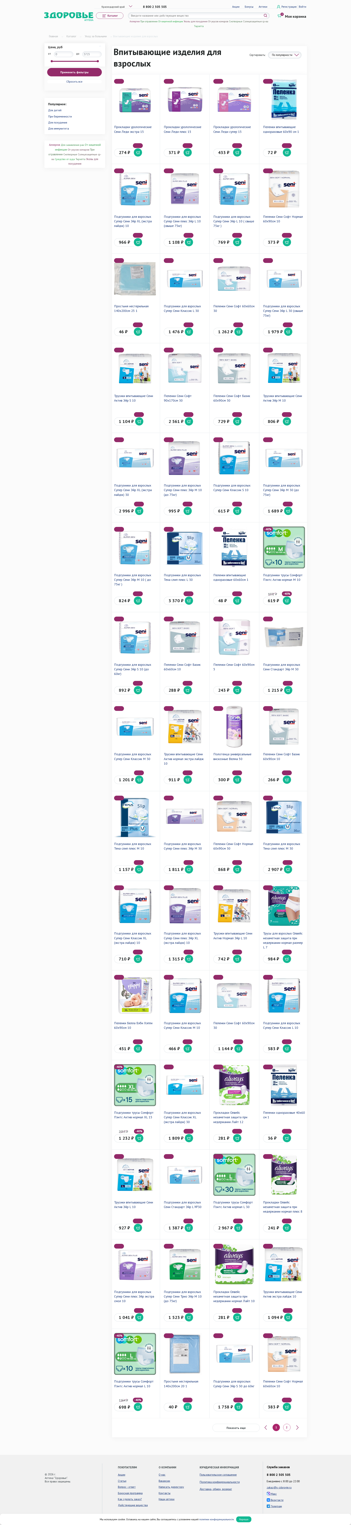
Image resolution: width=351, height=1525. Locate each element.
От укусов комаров (218, 21)
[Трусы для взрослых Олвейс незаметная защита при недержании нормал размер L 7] (284, 906)
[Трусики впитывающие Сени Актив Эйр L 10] (135, 1175)
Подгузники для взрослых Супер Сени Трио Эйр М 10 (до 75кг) (183, 1296)
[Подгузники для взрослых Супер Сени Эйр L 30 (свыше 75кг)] (284, 279)
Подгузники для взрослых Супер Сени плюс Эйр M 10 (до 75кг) (183, 490)
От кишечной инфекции (170, 21)
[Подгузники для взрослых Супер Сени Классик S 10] (234, 458)
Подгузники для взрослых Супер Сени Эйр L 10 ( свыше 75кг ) (233, 221)
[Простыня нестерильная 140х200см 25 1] (135, 279)
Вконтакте (277, 1500)
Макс (273, 1494)
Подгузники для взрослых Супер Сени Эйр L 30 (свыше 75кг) (283, 310)
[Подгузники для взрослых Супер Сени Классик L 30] (185, 279)
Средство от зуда (65, 159)
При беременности (60, 116)
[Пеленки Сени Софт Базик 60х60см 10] (185, 637)
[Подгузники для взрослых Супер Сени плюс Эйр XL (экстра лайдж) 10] (185, 906)
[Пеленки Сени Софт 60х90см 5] (234, 637)
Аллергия (135, 21)
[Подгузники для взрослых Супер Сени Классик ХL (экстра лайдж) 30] (185, 1085)
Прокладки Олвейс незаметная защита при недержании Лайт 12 (230, 1117)
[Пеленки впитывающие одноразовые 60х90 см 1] (284, 99)
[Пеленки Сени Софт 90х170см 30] (185, 368)
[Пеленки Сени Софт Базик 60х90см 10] (284, 727)
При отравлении (149, 21)
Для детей (54, 110)
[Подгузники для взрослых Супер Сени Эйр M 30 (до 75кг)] (284, 458)
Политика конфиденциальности (220, 1482)
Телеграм (276, 1506)
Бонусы (249, 6)
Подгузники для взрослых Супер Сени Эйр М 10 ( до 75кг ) (132, 579)
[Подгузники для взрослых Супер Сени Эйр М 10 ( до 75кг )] (135, 547)
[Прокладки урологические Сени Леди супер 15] (234, 99)
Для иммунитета (58, 128)
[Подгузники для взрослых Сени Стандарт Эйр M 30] (284, 637)
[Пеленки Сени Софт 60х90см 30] (234, 995)
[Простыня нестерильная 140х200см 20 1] (185, 1354)
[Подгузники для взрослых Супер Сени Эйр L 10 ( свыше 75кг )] (234, 189)
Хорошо (243, 1519)
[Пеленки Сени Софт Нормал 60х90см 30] (234, 816)
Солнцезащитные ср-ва (255, 21)
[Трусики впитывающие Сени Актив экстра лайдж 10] (284, 1264)
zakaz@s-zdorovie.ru (279, 1487)
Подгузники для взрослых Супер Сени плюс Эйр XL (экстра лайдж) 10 (182, 938)
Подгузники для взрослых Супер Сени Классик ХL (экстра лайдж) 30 (182, 1117)
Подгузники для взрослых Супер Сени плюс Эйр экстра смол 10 (134, 1296)
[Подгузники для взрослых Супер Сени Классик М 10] (185, 995)
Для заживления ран (72, 145)
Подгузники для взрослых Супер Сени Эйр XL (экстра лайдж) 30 (133, 490)
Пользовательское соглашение (218, 1474)
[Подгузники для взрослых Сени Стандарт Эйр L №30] (185, 1175)
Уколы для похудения (195, 21)
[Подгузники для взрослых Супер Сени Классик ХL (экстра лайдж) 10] (135, 906)
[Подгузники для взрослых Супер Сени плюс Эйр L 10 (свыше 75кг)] (185, 189)
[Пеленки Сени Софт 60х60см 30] (234, 279)
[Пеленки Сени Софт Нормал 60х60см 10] (284, 1354)
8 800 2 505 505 (155, 7)
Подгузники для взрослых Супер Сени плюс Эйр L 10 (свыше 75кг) (182, 221)
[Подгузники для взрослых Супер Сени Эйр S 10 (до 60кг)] (135, 637)
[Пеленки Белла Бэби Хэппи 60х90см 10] (135, 995)
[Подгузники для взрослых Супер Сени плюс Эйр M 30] (185, 816)
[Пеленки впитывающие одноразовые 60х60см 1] (234, 547)
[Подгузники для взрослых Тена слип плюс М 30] (284, 816)
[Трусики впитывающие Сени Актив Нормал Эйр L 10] (234, 906)
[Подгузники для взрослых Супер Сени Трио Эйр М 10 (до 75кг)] (185, 1264)
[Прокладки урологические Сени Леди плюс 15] (185, 99)
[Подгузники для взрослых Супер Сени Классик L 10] (284, 995)
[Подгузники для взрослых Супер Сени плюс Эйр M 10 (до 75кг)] (185, 458)
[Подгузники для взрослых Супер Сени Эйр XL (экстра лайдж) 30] (135, 458)
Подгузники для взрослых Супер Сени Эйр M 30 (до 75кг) (281, 490)
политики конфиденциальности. (216, 1519)
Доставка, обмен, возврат (216, 1489)
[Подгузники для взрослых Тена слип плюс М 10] (135, 816)
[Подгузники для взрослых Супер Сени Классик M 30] (135, 727)
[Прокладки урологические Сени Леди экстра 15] (135, 99)
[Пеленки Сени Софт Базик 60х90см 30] (234, 368)
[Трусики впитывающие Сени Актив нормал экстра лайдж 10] (185, 727)
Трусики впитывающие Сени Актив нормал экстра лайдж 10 (184, 758)
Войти (302, 6)
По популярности (282, 55)
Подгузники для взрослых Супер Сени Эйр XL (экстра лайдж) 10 (133, 221)
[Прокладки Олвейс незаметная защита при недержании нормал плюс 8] (284, 1175)
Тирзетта (199, 26)
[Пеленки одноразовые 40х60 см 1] (284, 1085)
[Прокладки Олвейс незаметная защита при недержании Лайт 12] (234, 1085)
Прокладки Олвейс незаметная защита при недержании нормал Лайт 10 (234, 1296)
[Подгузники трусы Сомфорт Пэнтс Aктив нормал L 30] (234, 1175)
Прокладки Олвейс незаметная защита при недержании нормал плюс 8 (282, 1206)
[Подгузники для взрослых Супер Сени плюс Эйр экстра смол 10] (135, 1264)
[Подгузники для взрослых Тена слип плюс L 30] (185, 547)
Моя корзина (295, 16)
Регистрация (289, 6)
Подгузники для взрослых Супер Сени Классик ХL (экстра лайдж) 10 (132, 938)
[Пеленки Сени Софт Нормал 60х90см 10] (284, 189)
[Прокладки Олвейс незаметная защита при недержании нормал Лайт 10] (234, 1264)
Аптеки (263, 6)
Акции (235, 6)
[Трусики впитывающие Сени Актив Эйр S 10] (135, 368)
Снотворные (235, 21)
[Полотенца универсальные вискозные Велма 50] (234, 727)
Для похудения (57, 122)
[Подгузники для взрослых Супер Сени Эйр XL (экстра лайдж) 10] (135, 189)
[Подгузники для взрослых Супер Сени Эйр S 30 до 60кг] (234, 1354)
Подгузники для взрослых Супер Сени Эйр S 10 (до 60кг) (132, 669)
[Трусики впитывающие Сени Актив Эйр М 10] (284, 368)
